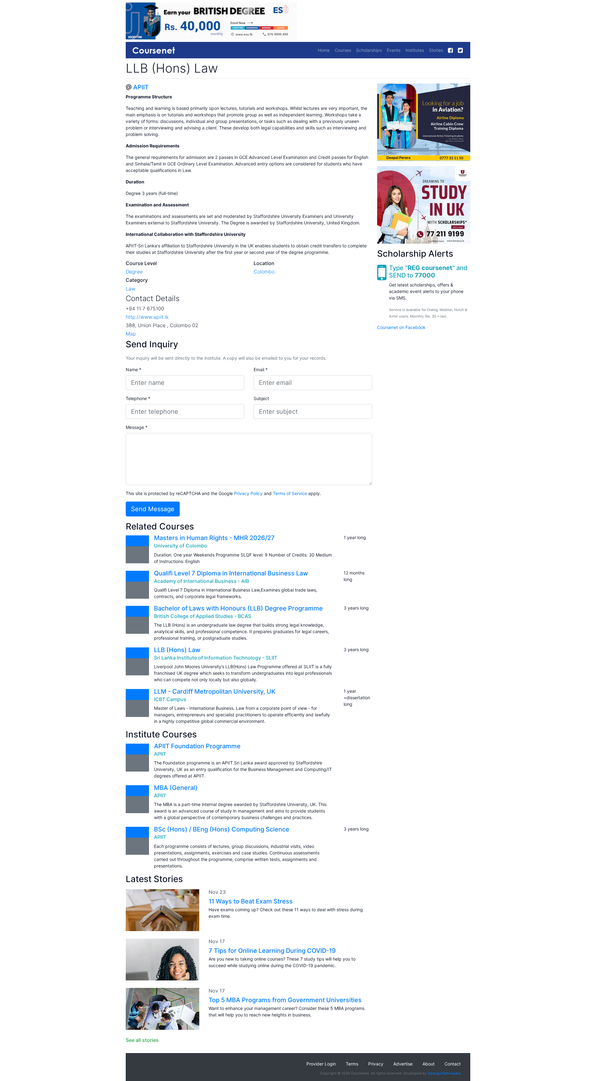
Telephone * (138, 398)
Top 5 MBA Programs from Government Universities (285, 1000)
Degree (134, 271)
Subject (261, 398)
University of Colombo (180, 546)
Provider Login (321, 1063)
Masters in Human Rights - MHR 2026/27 (214, 538)
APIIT (141, 87)
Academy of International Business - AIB (201, 581)
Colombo (264, 271)
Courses (343, 50)
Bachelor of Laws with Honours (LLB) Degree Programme (238, 608)
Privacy (375, 1063)
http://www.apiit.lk (147, 317)
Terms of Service (290, 493)
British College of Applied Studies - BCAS (202, 616)
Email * (261, 369)
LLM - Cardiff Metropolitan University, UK (214, 691)
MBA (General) (176, 787)
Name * (133, 369)
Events (393, 50)
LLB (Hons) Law (177, 650)
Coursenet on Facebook (401, 327)
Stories (436, 50)
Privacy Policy (248, 493)
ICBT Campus (170, 699)
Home (324, 50)
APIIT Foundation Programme (197, 746)
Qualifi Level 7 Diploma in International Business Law (231, 573)
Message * (136, 427)
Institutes (414, 50)
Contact (453, 1063)
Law (130, 289)
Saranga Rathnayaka (444, 1073)
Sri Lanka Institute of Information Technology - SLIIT (215, 658)
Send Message (152, 509)
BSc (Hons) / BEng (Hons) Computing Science (221, 829)
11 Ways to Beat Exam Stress (251, 901)
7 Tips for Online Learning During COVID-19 (272, 950)
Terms (352, 1063)
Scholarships (369, 50)
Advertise (403, 1063)
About (428, 1063)
